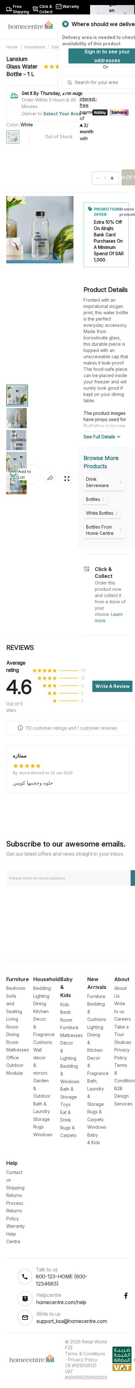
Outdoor (15, 1065)
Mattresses (17, 1049)
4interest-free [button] (88, 99)
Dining (57, 47)
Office (12, 1057)
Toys (65, 1104)
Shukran (122, 1042)
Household (34, 47)
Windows (42, 1134)
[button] (23, 474)
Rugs (38, 1126)
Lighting (41, 996)
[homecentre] (33, 24)
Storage (41, 1119)
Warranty (15, 1226)
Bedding (42, 988)
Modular (14, 1073)
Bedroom (15, 988)
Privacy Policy (82, 1359)
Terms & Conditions (85, 1353)
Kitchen (41, 1011)
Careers (122, 1019)
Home (12, 47)
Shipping (15, 1187)
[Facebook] (125, 1295)
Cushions (42, 1042)
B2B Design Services (123, 1096)
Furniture (96, 996)
